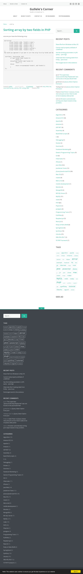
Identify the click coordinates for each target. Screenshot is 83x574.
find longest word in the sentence (66, 63)
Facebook (66, 262)
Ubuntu (58, 234)
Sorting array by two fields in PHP (26, 30)
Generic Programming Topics (65, 152)
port (64, 283)
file (72, 262)
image (69, 265)
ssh (57, 286)
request (75, 283)
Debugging (59, 140)
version (72, 289)
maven (58, 177)
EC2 (63, 259)
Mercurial (59, 181)
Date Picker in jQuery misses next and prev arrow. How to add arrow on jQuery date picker (67, 94)
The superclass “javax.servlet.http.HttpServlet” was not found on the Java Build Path (67, 77)
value (27, 88)
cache (58, 255)
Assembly (59, 130)
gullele (10, 86)
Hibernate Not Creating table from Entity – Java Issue (67, 59)
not (77, 279)
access (58, 253)
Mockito (58, 187)
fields (47, 86)
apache (72, 253)
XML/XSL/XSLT (60, 237)
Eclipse (68, 259)
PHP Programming (64, 16)
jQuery (75, 269)
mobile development (62, 184)
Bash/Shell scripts (61, 134)
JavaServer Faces (61, 168)
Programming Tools (62, 212)
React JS (58, 221)
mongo (63, 275)
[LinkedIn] (76, 4)
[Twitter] (73, 4)
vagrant (66, 290)
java (58, 268)
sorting (24, 88)
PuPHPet (58, 215)
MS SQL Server (60, 193)
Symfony (58, 231)
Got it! (76, 571)
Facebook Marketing (62, 149)
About (5, 4)
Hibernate (59, 159)
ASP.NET (58, 127)
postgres (58, 209)
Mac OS (58, 174)
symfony (63, 286)
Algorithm (59, 115)
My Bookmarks (50, 16)
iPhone (58, 162)
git (57, 265)
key (50, 86)
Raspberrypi (60, 218)
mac (75, 272)
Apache (58, 121)
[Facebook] (71, 4)
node (57, 200)
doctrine (58, 259)
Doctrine (58, 146)
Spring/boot (60, 228)
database (76, 255)
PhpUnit (58, 206)
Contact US (24, 4)
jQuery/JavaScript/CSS (63, 171)
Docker (58, 143)
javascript (66, 268)
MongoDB (59, 190)
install (74, 265)
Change (63, 255)
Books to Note (14, 4)
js (4, 346)
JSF (60, 272)
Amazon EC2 (60, 118)
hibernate (63, 265)
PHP (20, 88)
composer (69, 255)
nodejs (72, 279)
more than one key (8, 88)
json (64, 272)
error (75, 259)
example (59, 262)
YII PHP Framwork (61, 240)
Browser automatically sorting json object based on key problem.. (66, 101)
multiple (69, 275)
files (76, 262)
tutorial (72, 286)
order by (16, 88)
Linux (69, 272)
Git (57, 156)
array (44, 86)
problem (69, 283)
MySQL (58, 196)
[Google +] (79, 4)
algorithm (64, 253)
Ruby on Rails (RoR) (62, 225)
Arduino (58, 124)
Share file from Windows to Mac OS (67, 44)
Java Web (59, 165)
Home (5, 24)
